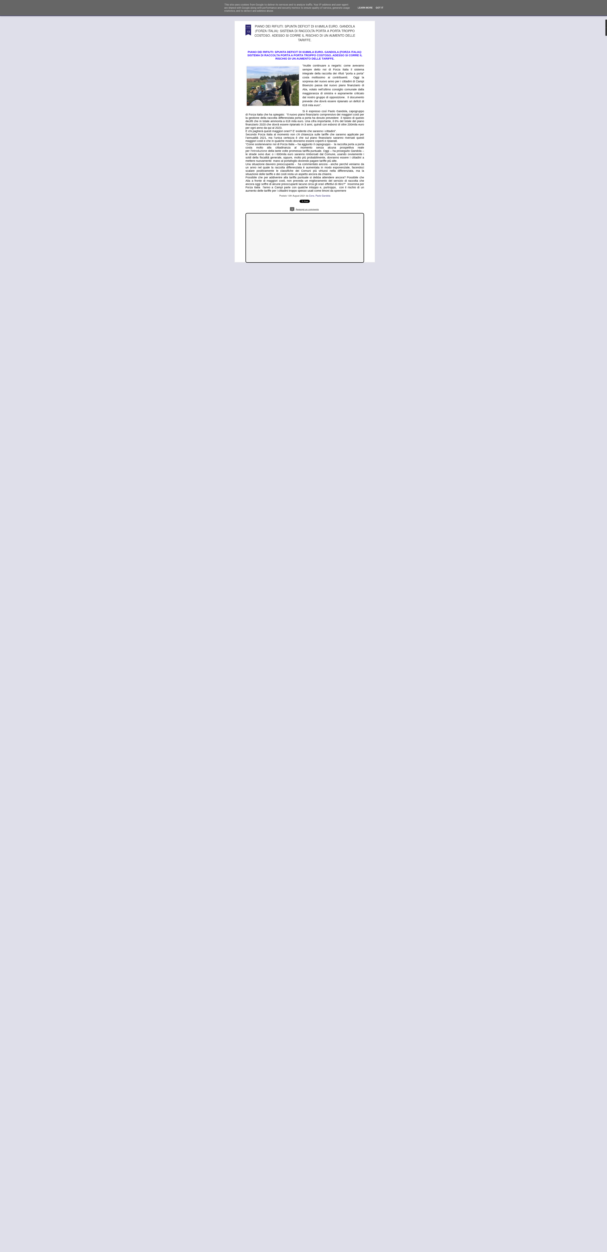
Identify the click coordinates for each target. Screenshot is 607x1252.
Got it (379, 7)
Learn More (365, 7)
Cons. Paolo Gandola (319, 195)
